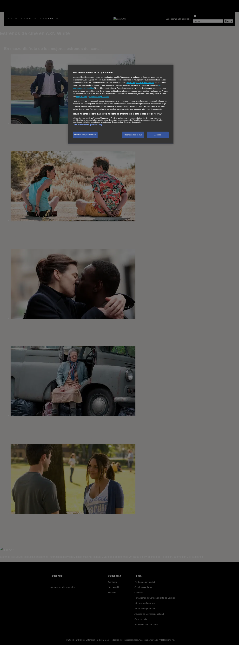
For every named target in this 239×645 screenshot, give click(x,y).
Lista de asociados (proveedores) (87, 125)
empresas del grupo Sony (99, 96)
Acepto (157, 135)
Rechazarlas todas (133, 135)
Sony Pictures (81, 96)
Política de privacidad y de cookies (140, 83)
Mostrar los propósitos (85, 135)
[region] (120, 104)
